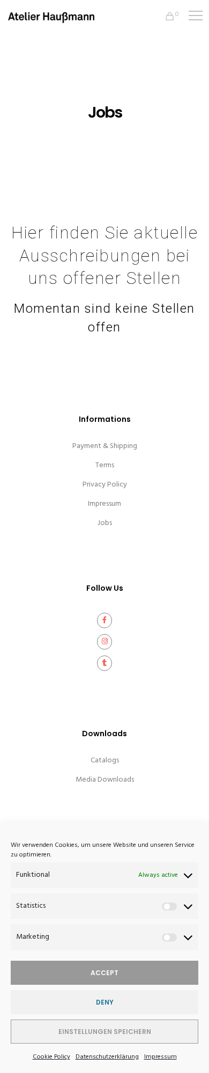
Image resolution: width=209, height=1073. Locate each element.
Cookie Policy (51, 1057)
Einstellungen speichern (104, 1031)
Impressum (160, 1057)
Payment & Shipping (104, 446)
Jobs (105, 523)
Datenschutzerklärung (107, 1057)
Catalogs (105, 760)
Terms (104, 465)
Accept (104, 972)
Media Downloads (105, 780)
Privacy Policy (105, 484)
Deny (105, 1002)
